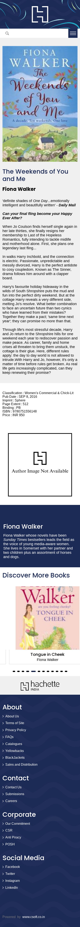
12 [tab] (66, 671)
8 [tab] (48, 671)
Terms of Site (14, 723)
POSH (10, 844)
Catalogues (13, 744)
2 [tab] (18, 671)
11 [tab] (61, 671)
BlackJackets (15, 757)
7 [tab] (43, 671)
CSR (9, 830)
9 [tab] (52, 671)
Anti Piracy (13, 837)
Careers (11, 801)
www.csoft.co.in (33, 917)
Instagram (12, 880)
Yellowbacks (14, 751)
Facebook (12, 867)
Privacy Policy (15, 730)
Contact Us (13, 787)
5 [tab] (33, 671)
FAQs (9, 737)
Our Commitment (17, 823)
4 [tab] (27, 671)
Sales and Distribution (21, 764)
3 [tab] (23, 671)
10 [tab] (57, 671)
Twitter (10, 873)
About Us (12, 716)
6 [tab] (39, 671)
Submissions (14, 794)
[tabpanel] (40, 625)
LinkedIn (11, 887)
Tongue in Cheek (40, 654)
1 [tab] (14, 671)
